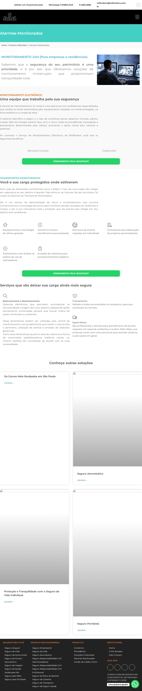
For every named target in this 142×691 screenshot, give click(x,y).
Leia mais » (8, 383)
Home (4, 45)
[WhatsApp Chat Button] (135, 684)
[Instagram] (125, 667)
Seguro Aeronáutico (90, 473)
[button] (138, 5)
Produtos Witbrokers (18, 45)
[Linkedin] (132, 667)
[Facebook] (117, 667)
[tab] (37, 150)
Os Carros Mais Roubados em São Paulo (30, 376)
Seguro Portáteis (88, 623)
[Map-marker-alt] (110, 667)
